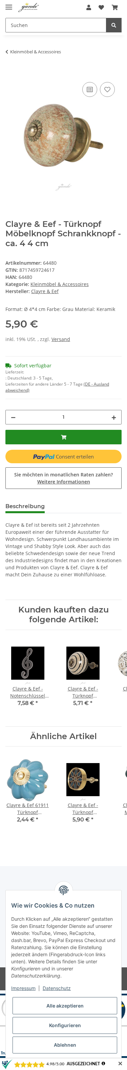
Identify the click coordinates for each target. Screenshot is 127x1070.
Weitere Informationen (63, 481)
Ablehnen (65, 1045)
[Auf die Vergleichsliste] (89, 89)
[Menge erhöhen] (113, 417)
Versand (60, 339)
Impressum (23, 988)
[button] (89, 7)
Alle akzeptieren (65, 1006)
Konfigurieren (65, 1025)
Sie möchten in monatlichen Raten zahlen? (63, 478)
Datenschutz (57, 988)
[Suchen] (114, 25)
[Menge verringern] (13, 417)
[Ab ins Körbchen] (115, 7)
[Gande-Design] (29, 7)
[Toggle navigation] (8, 4)
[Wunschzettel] (101, 7)
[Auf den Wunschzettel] (107, 89)
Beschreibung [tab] (25, 506)
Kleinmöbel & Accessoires (59, 284)
